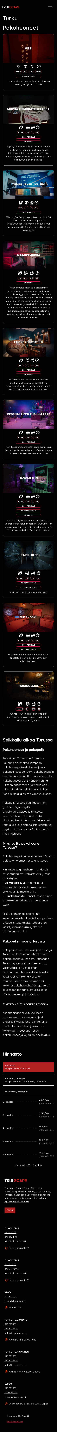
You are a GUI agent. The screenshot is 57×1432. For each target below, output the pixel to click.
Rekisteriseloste (15, 1421)
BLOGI (10, 1210)
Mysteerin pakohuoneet (17, 1201)
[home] (11, 7)
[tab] (28, 1067)
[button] (50, 7)
